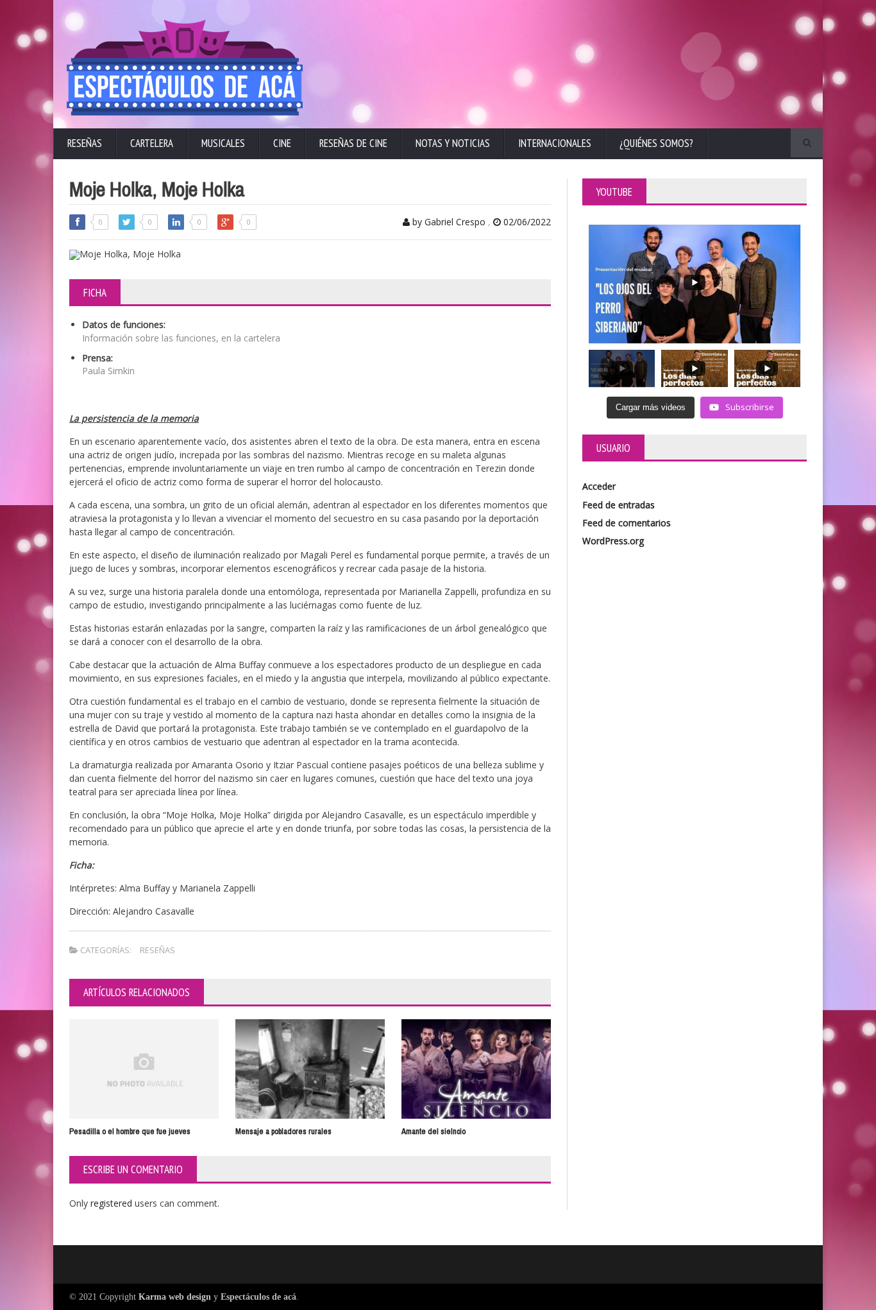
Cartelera (151, 143)
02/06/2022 (526, 222)
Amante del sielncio (433, 1131)
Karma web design (175, 1297)
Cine (282, 143)
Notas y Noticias (453, 143)
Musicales (223, 143)
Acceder (599, 486)
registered (112, 1203)
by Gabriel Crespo (447, 222)
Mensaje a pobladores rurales (283, 1131)
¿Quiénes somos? (656, 143)
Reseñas (84, 143)
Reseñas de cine (353, 143)
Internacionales (554, 143)
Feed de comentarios (626, 523)
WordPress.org (613, 541)
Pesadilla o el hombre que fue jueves (129, 1131)
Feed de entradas (618, 505)
